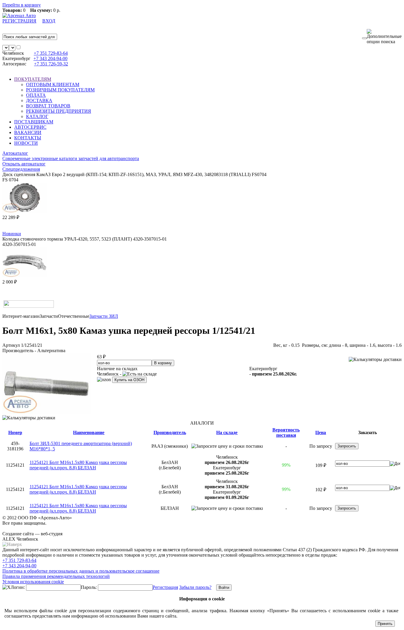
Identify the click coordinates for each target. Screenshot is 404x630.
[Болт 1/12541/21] (46, 412)
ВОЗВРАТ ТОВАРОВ (48, 105)
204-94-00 (50, 58)
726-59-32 (51, 63)
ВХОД (48, 20)
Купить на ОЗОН (129, 380)
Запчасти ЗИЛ (103, 316)
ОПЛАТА (36, 95)
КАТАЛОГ (37, 116)
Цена (320, 432)
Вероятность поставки (286, 432)
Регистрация (165, 587)
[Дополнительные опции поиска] (384, 36)
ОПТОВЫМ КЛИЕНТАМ (52, 84)
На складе (226, 432)
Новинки (11, 233)
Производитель (169, 432)
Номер (15, 432)
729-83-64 (51, 53)
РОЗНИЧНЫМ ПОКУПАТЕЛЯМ (60, 89)
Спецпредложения (21, 169)
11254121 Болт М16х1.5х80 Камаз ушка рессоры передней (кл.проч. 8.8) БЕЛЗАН (78, 465)
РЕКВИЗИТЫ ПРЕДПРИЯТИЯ (58, 111)
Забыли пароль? (195, 587)
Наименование (88, 432)
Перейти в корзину (21, 4)
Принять (385, 623)
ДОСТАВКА (39, 100)
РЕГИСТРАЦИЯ (19, 20)
